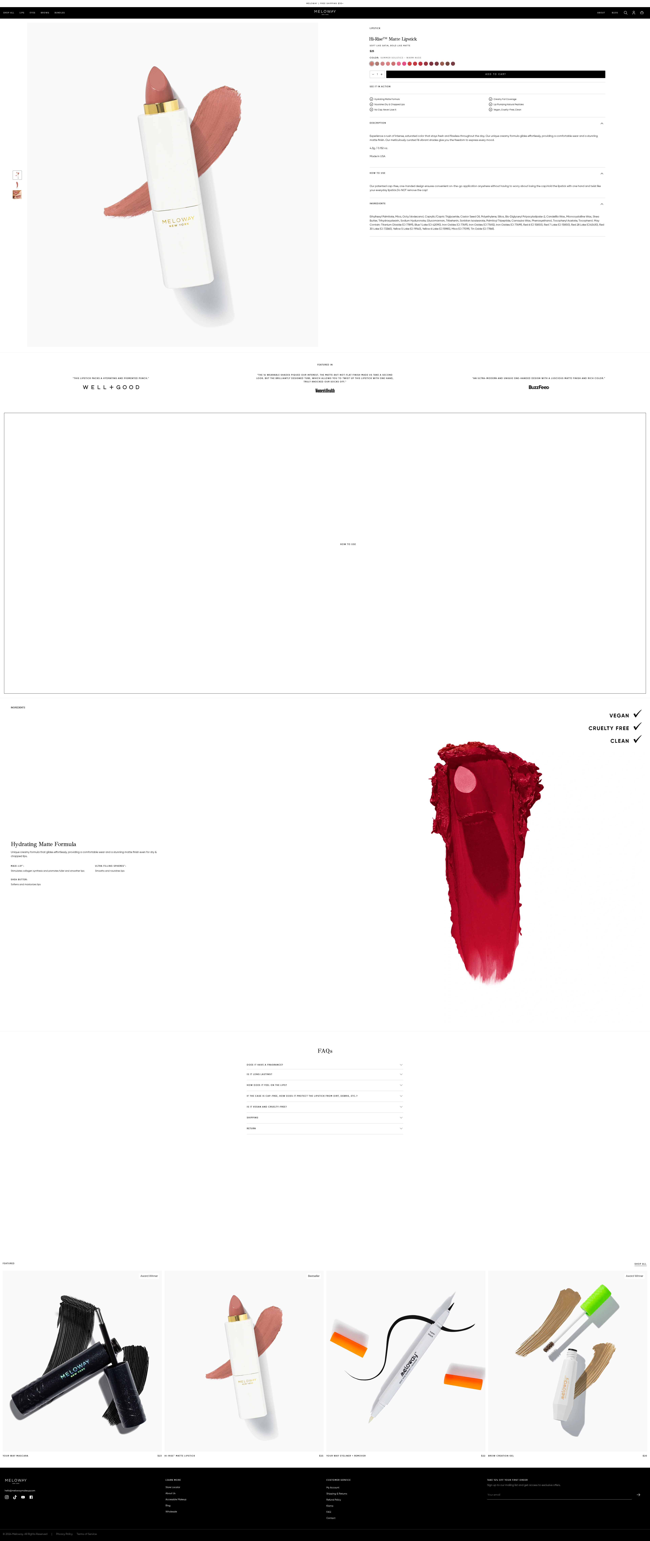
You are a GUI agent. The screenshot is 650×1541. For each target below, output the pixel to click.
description (378, 126)
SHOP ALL (641, 1264)
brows (45, 13)
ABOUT (601, 13)
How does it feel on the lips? (267, 1085)
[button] (626, 13)
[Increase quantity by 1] (381, 74)
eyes (32, 13)
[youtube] (23, 1497)
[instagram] (7, 1497)
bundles (60, 13)
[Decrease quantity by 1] (373, 74)
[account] (634, 13)
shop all (8, 13)
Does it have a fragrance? (265, 1065)
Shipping (252, 1118)
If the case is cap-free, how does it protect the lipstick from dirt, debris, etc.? (302, 1096)
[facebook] (31, 1497)
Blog (615, 13)
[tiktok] (15, 1497)
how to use (377, 137)
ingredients (378, 149)
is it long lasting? (260, 1074)
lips (22, 13)
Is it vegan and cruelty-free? (267, 1107)
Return (251, 1129)
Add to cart (495, 74)
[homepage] (325, 13)
